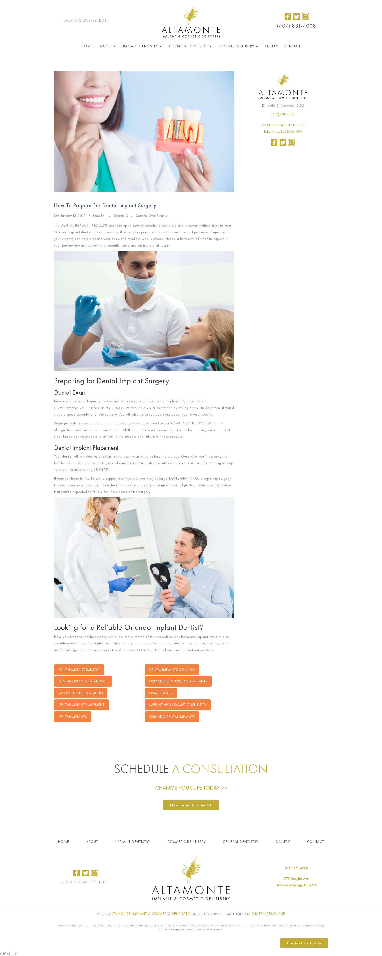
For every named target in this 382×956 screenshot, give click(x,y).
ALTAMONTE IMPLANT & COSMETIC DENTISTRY (149, 913)
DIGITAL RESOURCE (268, 913)
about (106, 46)
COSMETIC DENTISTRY (186, 841)
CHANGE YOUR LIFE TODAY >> (191, 787)
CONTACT (315, 841)
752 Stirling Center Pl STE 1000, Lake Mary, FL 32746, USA (283, 128)
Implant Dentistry (140, 46)
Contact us (148, 650)
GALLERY (282, 841)
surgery (101, 469)
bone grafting (183, 478)
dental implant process (84, 225)
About (92, 841)
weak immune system (191, 423)
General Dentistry (236, 46)
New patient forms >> (191, 805)
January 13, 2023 (73, 216)
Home (87, 46)
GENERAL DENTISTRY (240, 841)
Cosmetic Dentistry (188, 46)
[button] (106, 46)
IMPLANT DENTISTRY (132, 841)
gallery (271, 46)
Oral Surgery (158, 216)
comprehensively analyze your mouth (91, 407)
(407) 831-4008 (296, 25)
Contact (291, 46)
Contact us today (304, 942)
